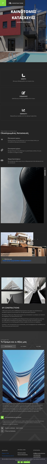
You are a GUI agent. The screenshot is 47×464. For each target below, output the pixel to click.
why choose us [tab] (8, 346)
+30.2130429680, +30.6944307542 (37, 456)
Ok (18, 462)
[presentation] (34, 239)
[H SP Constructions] (15, 3)
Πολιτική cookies (22, 452)
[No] (45, 460)
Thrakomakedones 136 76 (8, 455)
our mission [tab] (23, 346)
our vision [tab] (38, 346)
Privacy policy (26, 462)
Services (45, 172)
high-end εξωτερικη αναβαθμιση (17, 261)
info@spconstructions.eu (39, 453)
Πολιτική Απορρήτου (23, 454)
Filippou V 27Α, (5, 453)
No (21, 462)
